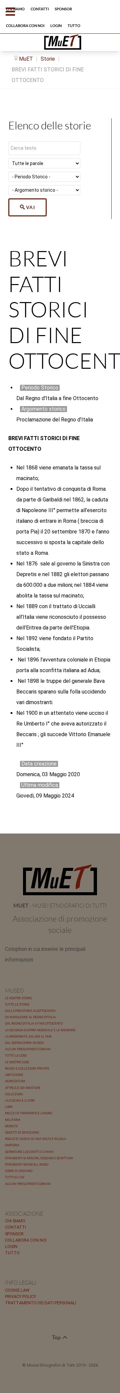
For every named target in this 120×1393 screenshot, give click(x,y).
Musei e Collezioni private (27, 1068)
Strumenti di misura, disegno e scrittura (39, 1158)
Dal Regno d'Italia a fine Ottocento (34, 1023)
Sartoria (12, 1145)
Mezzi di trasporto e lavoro (28, 1113)
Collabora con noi (26, 1240)
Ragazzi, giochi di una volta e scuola (35, 1139)
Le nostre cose (17, 1062)
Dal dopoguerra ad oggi (24, 1043)
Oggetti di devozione (22, 1132)
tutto (12, 1252)
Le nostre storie (18, 998)
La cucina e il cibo (20, 1100)
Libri (9, 1107)
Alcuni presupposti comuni (28, 1049)
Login (11, 1246)
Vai (30, 207)
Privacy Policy (20, 1296)
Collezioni (14, 1094)
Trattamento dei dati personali (40, 1302)
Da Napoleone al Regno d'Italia (30, 1017)
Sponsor (14, 1233)
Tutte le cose (16, 1055)
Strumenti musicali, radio (26, 1164)
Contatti (15, 1227)
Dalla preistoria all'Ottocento (30, 1011)
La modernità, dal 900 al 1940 (28, 1036)
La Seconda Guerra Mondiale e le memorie (40, 1030)
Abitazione (14, 1075)
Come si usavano (18, 1171)
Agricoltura (15, 1081)
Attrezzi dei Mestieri (22, 1088)
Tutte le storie (17, 1004)
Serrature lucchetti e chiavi (29, 1152)
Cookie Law (17, 1290)
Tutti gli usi (14, 1177)
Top (57, 1337)
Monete (11, 1126)
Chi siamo (15, 1220)
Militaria (12, 1120)
